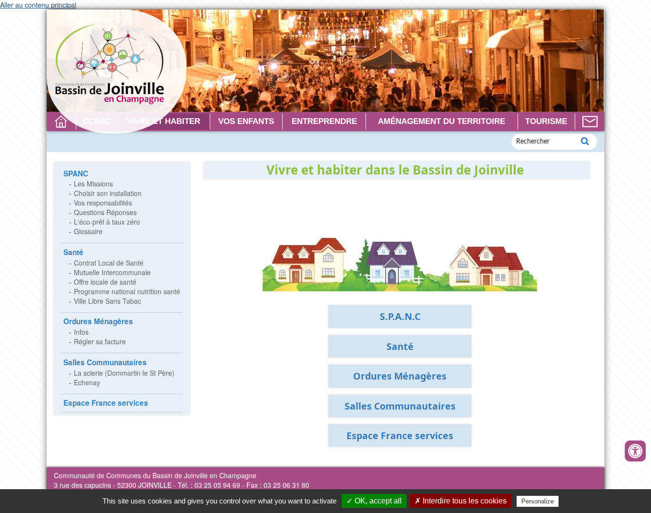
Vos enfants (246, 121)
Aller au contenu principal (38, 5)
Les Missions (93, 183)
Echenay (87, 382)
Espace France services (105, 403)
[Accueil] (116, 71)
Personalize (537, 501)
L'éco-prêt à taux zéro (107, 221)
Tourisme (546, 121)
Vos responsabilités (103, 202)
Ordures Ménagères (98, 321)
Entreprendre (324, 121)
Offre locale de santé (105, 282)
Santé (73, 252)
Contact (589, 121)
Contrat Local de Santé (108, 262)
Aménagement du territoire (441, 121)
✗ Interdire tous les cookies (461, 501)
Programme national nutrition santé (127, 291)
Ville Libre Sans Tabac (107, 301)
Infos (81, 332)
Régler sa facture (100, 341)
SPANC (75, 173)
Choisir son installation (108, 193)
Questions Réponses (105, 212)
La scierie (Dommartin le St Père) (124, 373)
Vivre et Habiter (163, 121)
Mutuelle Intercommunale (112, 272)
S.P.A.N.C (400, 316)
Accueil (61, 121)
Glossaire (88, 231)
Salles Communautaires (105, 362)
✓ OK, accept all (374, 501)
